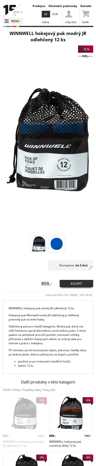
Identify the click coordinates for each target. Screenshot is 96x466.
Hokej (17, 390)
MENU (15, 21)
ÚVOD (7, 390)
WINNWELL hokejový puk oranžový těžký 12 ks (65, 399)
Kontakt (85, 6)
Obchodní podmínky (62, 6)
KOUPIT (76, 283)
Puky (49, 390)
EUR (55, 14)
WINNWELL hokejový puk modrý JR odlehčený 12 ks (23, 399)
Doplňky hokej (32, 390)
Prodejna (39, 6)
